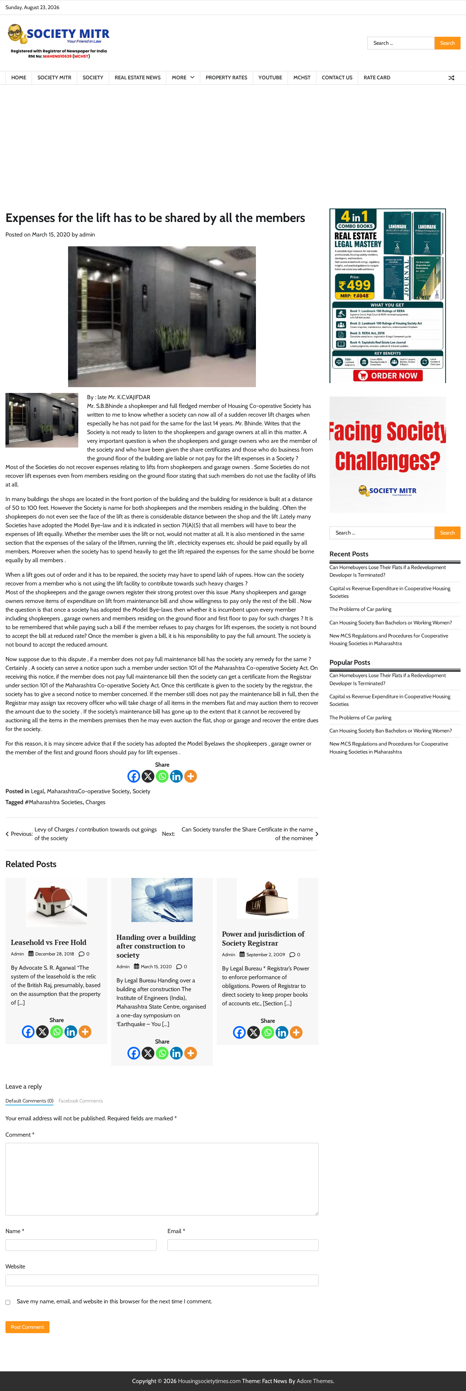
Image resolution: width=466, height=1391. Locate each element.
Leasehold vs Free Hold (48, 942)
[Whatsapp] (162, 776)
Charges (96, 802)
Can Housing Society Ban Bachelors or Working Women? (390, 622)
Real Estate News (138, 77)
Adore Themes (315, 1381)
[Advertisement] (233, 139)
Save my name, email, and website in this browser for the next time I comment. (114, 1301)
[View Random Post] (451, 77)
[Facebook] (133, 776)
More (179, 77)
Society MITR (54, 77)
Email (176, 1231)
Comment (20, 1134)
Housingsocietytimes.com (209, 1381)
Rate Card (377, 77)
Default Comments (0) (29, 1101)
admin (87, 234)
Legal (37, 791)
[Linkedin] (176, 776)
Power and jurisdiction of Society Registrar (263, 938)
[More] (190, 776)
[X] (148, 776)
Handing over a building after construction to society (156, 946)
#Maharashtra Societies (54, 802)
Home (18, 77)
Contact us (337, 77)
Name (14, 1231)
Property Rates (226, 77)
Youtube (270, 77)
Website (15, 1266)
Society (93, 77)
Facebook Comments (81, 1101)
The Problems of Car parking (360, 609)
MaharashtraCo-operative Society (88, 791)
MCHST (302, 77)
